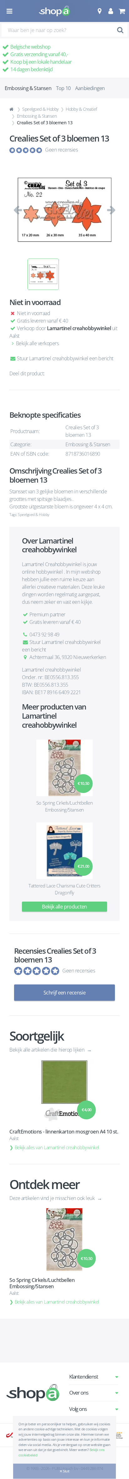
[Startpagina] (12, 109)
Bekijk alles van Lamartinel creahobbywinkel (57, 1147)
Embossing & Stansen (37, 116)
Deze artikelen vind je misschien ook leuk (52, 1198)
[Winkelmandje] (121, 11)
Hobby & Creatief (81, 109)
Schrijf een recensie (64, 992)
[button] (99, 11)
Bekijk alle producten (64, 906)
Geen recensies (61, 149)
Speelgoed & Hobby (40, 109)
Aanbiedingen (90, 88)
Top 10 (63, 88)
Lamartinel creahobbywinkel (79, 328)
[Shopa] (54, 11)
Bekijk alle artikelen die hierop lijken (47, 1049)
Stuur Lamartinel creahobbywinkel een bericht (64, 358)
